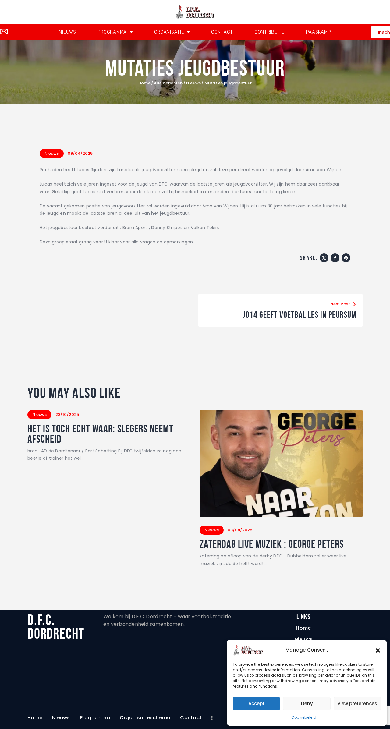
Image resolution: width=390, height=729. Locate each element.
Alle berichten (168, 83)
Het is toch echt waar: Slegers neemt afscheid (100, 433)
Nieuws (67, 32)
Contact (222, 32)
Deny (307, 703)
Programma (112, 32)
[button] (378, 650)
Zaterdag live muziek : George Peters (272, 544)
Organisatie (169, 32)
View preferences (357, 703)
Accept (256, 703)
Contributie (269, 32)
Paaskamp (318, 32)
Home (144, 83)
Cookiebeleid (303, 717)
